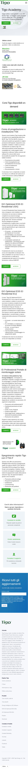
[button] (25, 3)
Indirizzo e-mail (5, 591)
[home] (5, 3)
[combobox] (5, 766)
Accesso (15, 23)
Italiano (4, 766)
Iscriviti (6, 23)
